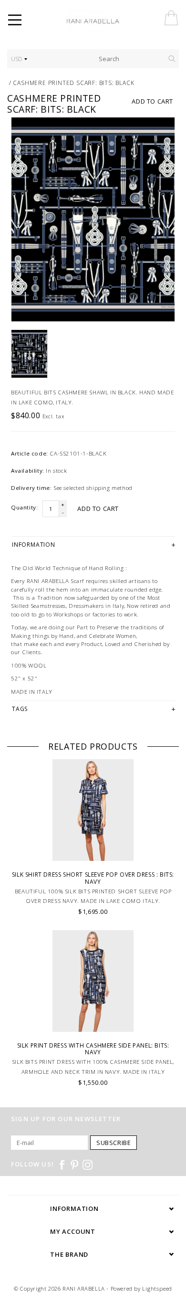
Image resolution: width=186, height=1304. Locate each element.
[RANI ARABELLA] (106, 21)
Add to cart (152, 101)
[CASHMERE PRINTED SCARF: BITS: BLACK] (93, 219)
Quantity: (24, 507)
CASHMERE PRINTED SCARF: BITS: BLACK (73, 83)
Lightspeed (157, 1288)
